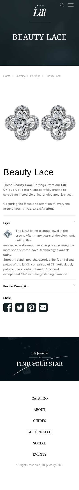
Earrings (35, 76)
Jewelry (20, 76)
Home (7, 76)
